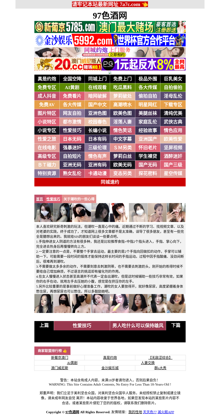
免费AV (47, 104)
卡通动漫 (97, 173)
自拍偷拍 (173, 87)
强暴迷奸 (72, 147)
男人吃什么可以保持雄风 (137, 325)
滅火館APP (166, 412)
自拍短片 (72, 156)
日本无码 (72, 139)
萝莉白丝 (122, 156)
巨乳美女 (173, 79)
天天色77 (150, 412)
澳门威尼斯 (59, 368)
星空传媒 (173, 173)
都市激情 (72, 121)
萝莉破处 (122, 96)
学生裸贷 (148, 156)
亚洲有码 (97, 164)
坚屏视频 (173, 147)
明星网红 (148, 104)
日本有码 (97, 139)
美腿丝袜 (148, 113)
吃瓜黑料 (122, 87)
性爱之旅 (47, 139)
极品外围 (148, 79)
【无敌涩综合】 (160, 358)
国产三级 (173, 164)
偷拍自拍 (148, 96)
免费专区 (47, 87)
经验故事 (148, 130)
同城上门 (97, 79)
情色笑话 (122, 130)
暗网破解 (97, 96)
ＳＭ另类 (122, 147)
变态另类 (122, 173)
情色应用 (173, 130)
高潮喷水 (122, 104)
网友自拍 (72, 113)
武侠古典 (173, 121)
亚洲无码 (72, 164)
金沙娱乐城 (110, 368)
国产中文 (97, 104)
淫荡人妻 (122, 121)
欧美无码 (122, 164)
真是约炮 (47, 79)
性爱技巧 (72, 130)
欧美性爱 (173, 139)
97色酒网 (110, 15)
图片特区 (47, 113)
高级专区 (47, 156)
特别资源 (47, 173)
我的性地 (135, 412)
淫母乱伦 (173, 96)
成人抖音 (47, 96)
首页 (39, 199)
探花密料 (148, 173)
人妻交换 (148, 363)
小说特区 (47, 121)
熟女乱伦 (72, 173)
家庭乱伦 (148, 121)
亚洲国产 (148, 139)
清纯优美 (173, 113)
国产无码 (148, 164)
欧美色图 (122, 113)
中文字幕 (122, 139)
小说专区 (47, 130)
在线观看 (97, 87)
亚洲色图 (97, 113)
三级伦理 (97, 147)
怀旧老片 (148, 147)
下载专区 (173, 104)
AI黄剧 (72, 87)
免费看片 (72, 96)
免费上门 (122, 79)
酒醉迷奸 (173, 156)
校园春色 (97, 121)
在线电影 (47, 147)
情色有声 (97, 156)
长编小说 (97, 130)
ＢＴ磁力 (47, 164)
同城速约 (110, 182)
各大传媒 (148, 87)
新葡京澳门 (59, 358)
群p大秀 (160, 368)
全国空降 (72, 79)
